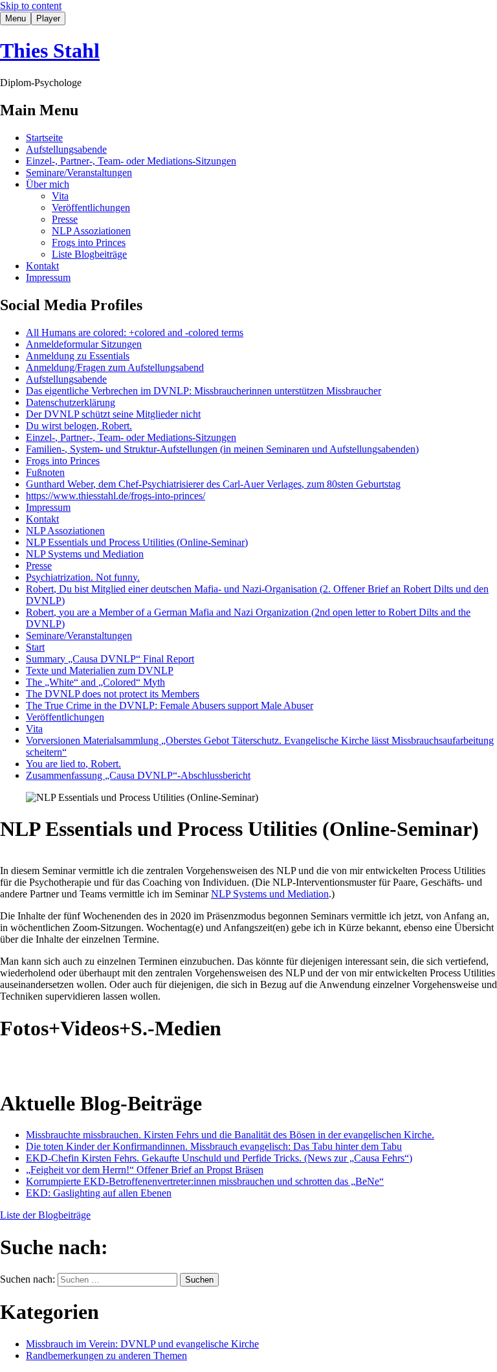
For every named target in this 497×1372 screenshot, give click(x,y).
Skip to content (30, 5)
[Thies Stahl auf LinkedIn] (95, 1064)
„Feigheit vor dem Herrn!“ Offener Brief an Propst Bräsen (144, 1169)
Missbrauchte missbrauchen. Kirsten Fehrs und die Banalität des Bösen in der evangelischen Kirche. (230, 1134)
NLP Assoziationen (91, 230)
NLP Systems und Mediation (270, 893)
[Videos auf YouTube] (38, 1064)
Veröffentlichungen (91, 207)
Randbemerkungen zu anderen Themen (106, 1355)
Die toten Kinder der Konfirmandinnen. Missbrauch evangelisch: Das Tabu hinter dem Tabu (214, 1146)
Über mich (47, 184)
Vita (60, 195)
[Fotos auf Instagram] (10, 1064)
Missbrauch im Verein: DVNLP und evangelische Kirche (142, 1343)
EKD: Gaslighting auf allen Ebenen (98, 1192)
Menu (15, 18)
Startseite (44, 137)
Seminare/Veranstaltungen (79, 172)
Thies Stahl (50, 50)
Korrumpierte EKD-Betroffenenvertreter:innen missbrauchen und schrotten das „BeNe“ (205, 1181)
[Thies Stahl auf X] (124, 1064)
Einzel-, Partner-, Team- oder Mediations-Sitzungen (131, 160)
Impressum (48, 277)
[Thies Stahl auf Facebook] (67, 1064)
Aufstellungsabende (66, 149)
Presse (65, 219)
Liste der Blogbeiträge (45, 1214)
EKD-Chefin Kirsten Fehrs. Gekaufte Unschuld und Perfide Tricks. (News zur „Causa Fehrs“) (219, 1158)
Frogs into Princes (89, 242)
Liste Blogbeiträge (89, 254)
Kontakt (42, 265)
